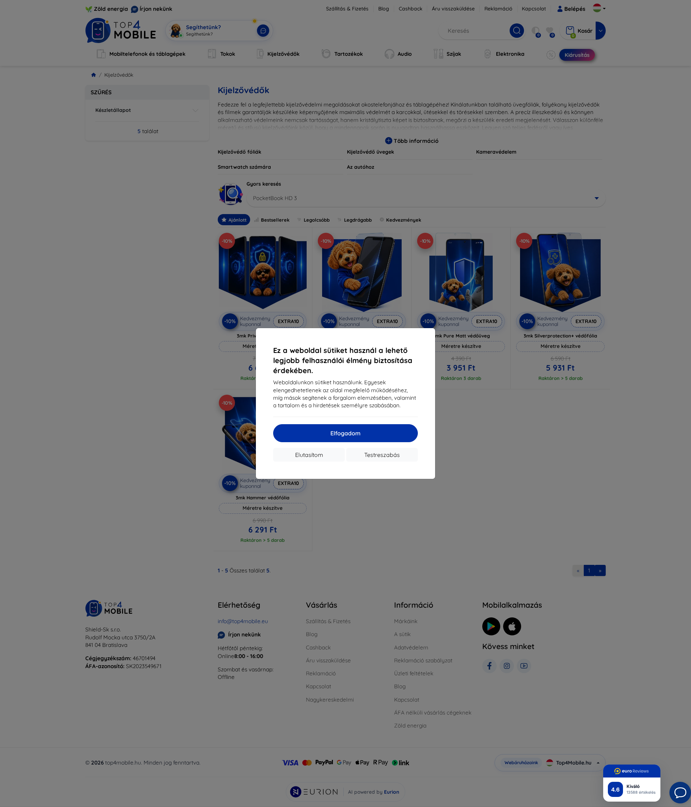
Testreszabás (382, 454)
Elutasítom (309, 454)
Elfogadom (345, 433)
